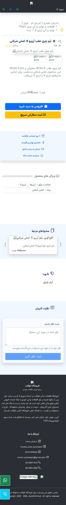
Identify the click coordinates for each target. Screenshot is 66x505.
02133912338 (31, 468)
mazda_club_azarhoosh (31, 447)
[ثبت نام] (10, 10)
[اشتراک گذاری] (59, 41)
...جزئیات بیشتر (33, 260)
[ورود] (17, 10)
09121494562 (31, 452)
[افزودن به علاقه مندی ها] (54, 41)
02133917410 (31, 462)
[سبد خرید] (3, 10)
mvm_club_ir (31, 441)
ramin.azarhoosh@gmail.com (31, 457)
